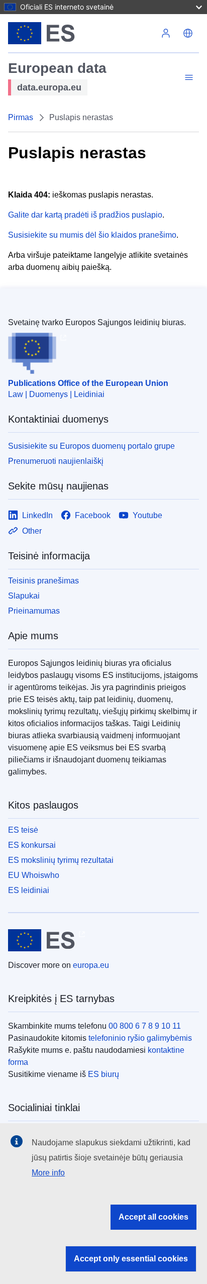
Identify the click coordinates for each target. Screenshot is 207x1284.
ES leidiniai (28, 890)
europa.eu (91, 965)
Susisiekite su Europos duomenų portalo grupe (91, 446)
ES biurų (103, 1074)
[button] (188, 33)
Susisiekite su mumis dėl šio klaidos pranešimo (92, 235)
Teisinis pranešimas (43, 580)
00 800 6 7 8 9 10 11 (145, 1026)
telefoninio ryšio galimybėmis (140, 1038)
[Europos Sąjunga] (81, 33)
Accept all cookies (153, 1217)
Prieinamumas (34, 611)
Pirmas (20, 117)
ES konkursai (32, 845)
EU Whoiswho (33, 875)
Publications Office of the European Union (88, 383)
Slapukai (24, 595)
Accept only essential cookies (131, 1258)
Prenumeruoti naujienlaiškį (56, 461)
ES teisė (23, 830)
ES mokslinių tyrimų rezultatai (61, 860)
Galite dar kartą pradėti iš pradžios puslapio (85, 215)
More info (48, 1172)
